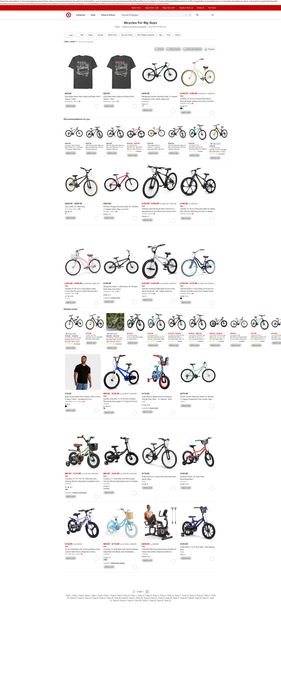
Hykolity (183, 103)
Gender (100, 35)
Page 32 (139, 598)
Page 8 (113, 595)
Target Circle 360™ (168, 8)
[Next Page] (215, 35)
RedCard (146, 4)
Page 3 (81, 595)
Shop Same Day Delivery (127, 4)
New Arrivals (49, 4)
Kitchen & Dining (83, 1)
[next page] (147, 591)
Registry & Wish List (186, 8)
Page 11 (134, 595)
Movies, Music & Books (246, 1)
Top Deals (75, 4)
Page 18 (185, 595)
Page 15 (163, 595)
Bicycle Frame (127, 35)
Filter (71, 35)
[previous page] (134, 591)
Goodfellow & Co (71, 401)
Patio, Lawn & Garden (98, 1)
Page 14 (156, 595)
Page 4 (88, 595)
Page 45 (130, 600)
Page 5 (94, 595)
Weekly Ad (98, 4)
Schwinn (106, 211)
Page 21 (207, 595)
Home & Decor (71, 1)
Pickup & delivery (108, 15)
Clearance (40, 4)
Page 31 (132, 598)
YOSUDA (145, 554)
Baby (133, 1)
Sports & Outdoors (159, 1)
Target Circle (155, 4)
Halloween (37, 1)
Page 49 (160, 600)
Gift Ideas (271, 1)
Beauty (137, 1)
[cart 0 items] (212, 15)
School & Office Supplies (191, 1)
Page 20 (200, 595)
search (190, 15)
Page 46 (138, 600)
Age (160, 35)
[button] (215, 143)
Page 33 (147, 598)
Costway (68, 484)
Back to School (21, 1)
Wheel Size (112, 35)
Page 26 (95, 598)
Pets (167, 1)
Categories (80, 15)
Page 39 (191, 598)
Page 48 (153, 600)
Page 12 (141, 595)
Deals (34, 4)
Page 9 (119, 595)
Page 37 (176, 598)
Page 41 (205, 598)
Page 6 (100, 595)
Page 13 (148, 595)
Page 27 (102, 598)
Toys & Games (206, 1)
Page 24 (80, 598)
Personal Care (146, 1)
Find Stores (164, 4)
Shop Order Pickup (110, 4)
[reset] (186, 15)
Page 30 (125, 598)
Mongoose (145, 101)
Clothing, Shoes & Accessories (54, 1)
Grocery (110, 1)
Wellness (178, 1)
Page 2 (75, 595)
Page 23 (73, 598)
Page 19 (192, 595)
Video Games (232, 1)
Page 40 (198, 598)
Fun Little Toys (70, 554)
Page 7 (107, 595)
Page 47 (145, 600)
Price (169, 35)
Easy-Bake (69, 101)
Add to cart (70, 106)
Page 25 (88, 598)
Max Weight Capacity (145, 35)
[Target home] (68, 15)
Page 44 (123, 600)
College (30, 1)
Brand (177, 35)
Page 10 (126, 595)
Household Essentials (122, 1)
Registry (140, 4)
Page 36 (169, 598)
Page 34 (154, 598)
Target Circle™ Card (152, 8)
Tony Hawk (69, 209)
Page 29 (117, 598)
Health (172, 1)
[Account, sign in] (202, 15)
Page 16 (170, 595)
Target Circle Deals (86, 4)
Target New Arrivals (7, 1)
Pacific (182, 401)
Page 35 (161, 598)
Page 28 (110, 598)
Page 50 (167, 600)
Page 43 (116, 600)
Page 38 (183, 598)
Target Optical (26, 4)
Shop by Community (13, 4)
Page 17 (178, 595)
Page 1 (68, 595)
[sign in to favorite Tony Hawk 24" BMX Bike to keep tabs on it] (96, 218)
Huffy (143, 401)
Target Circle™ (136, 8)
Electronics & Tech (219, 1)
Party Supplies (261, 1)
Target (117, 27)
